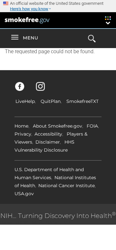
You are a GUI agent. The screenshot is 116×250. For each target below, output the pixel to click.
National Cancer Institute (66, 185)
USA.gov (24, 193)
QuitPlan (51, 101)
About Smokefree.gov (57, 126)
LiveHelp (25, 101)
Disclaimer (47, 142)
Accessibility (48, 134)
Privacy (23, 134)
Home (21, 126)
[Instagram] (44, 89)
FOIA (92, 126)
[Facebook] (23, 89)
